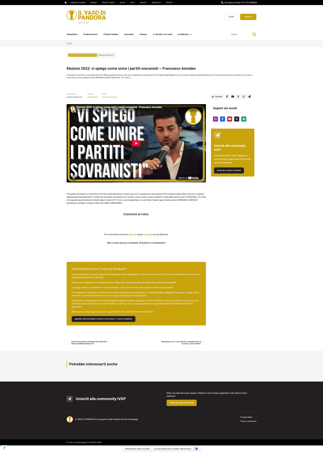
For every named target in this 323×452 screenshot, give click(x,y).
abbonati (132, 234)
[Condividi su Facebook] (227, 96)
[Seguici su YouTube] (229, 119)
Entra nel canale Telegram (229, 170)
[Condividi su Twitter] (238, 96)
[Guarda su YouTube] (232, 96)
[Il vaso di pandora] (86, 15)
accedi (147, 234)
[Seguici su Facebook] (222, 119)
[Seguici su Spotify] (243, 119)
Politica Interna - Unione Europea (82, 55)
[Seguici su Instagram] (215, 119)
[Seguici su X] (236, 119)
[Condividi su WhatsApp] (243, 96)
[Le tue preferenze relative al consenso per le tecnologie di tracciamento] (4, 447)
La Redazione (92, 97)
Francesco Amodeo (109, 97)
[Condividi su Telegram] (249, 96)
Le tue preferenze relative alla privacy (172, 448)
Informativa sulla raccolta (137, 448)
